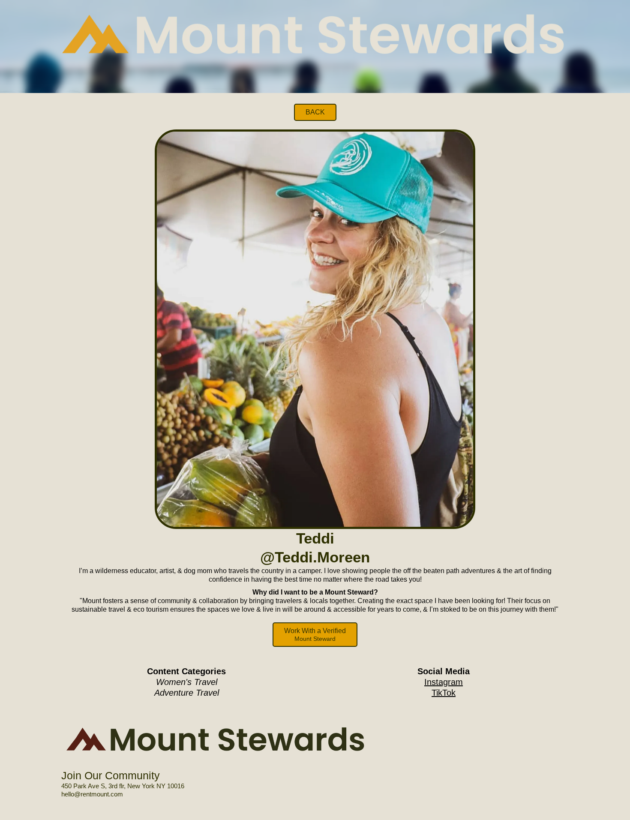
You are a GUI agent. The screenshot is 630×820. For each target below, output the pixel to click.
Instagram (443, 682)
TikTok (444, 692)
